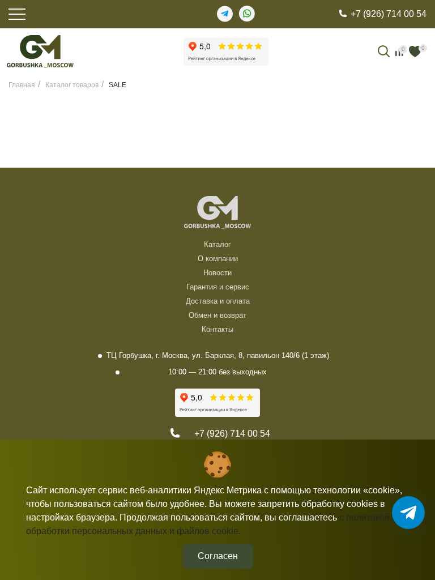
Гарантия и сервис (217, 287)
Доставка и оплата (218, 301)
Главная (21, 85)
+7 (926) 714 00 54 (389, 14)
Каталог (217, 244)
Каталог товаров (72, 85)
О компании (218, 258)
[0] (415, 51)
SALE (117, 85)
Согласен (218, 556)
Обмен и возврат (217, 315)
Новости (217, 272)
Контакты (217, 329)
